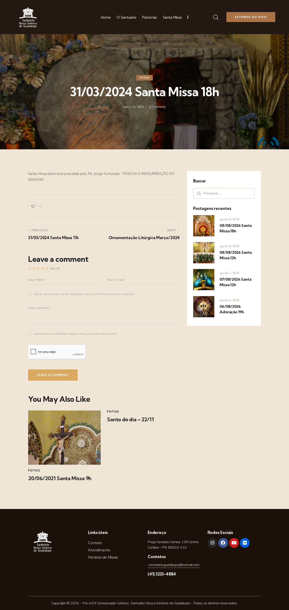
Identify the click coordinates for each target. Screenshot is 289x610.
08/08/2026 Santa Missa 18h (236, 228)
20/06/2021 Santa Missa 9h (59, 478)
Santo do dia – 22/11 (130, 419)
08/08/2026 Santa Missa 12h (236, 255)
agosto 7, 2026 (229, 273)
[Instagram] (212, 543)
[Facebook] (223, 543)
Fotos (144, 77)
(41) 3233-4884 (162, 574)
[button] (34, 206)
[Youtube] (234, 543)
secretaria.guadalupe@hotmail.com (174, 565)
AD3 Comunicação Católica (109, 603)
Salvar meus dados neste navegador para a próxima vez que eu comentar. (84, 294)
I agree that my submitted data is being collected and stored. (75, 334)
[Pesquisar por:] (224, 193)
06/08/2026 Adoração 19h (232, 309)
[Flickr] (245, 543)
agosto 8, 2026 (229, 219)
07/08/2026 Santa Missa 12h (235, 282)
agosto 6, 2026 (229, 300)
